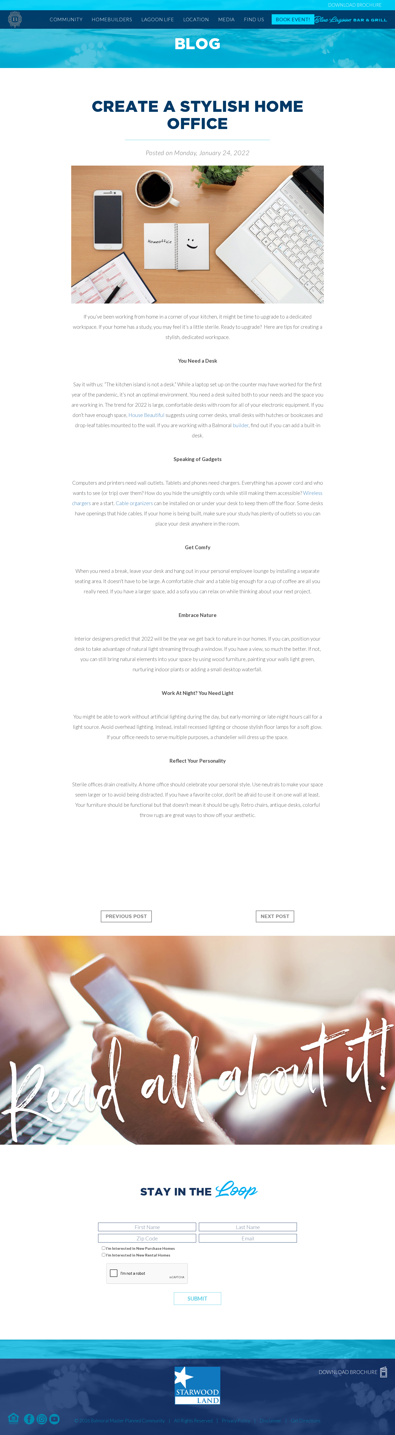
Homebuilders (112, 19)
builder (241, 425)
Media (226, 19)
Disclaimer (270, 1420)
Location (196, 19)
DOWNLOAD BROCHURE (355, 5)
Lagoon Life (157, 19)
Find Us (254, 19)
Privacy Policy (236, 1420)
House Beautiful (146, 415)
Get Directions (306, 1420)
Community (66, 19)
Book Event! (293, 19)
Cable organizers (134, 503)
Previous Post (126, 916)
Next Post (275, 916)
